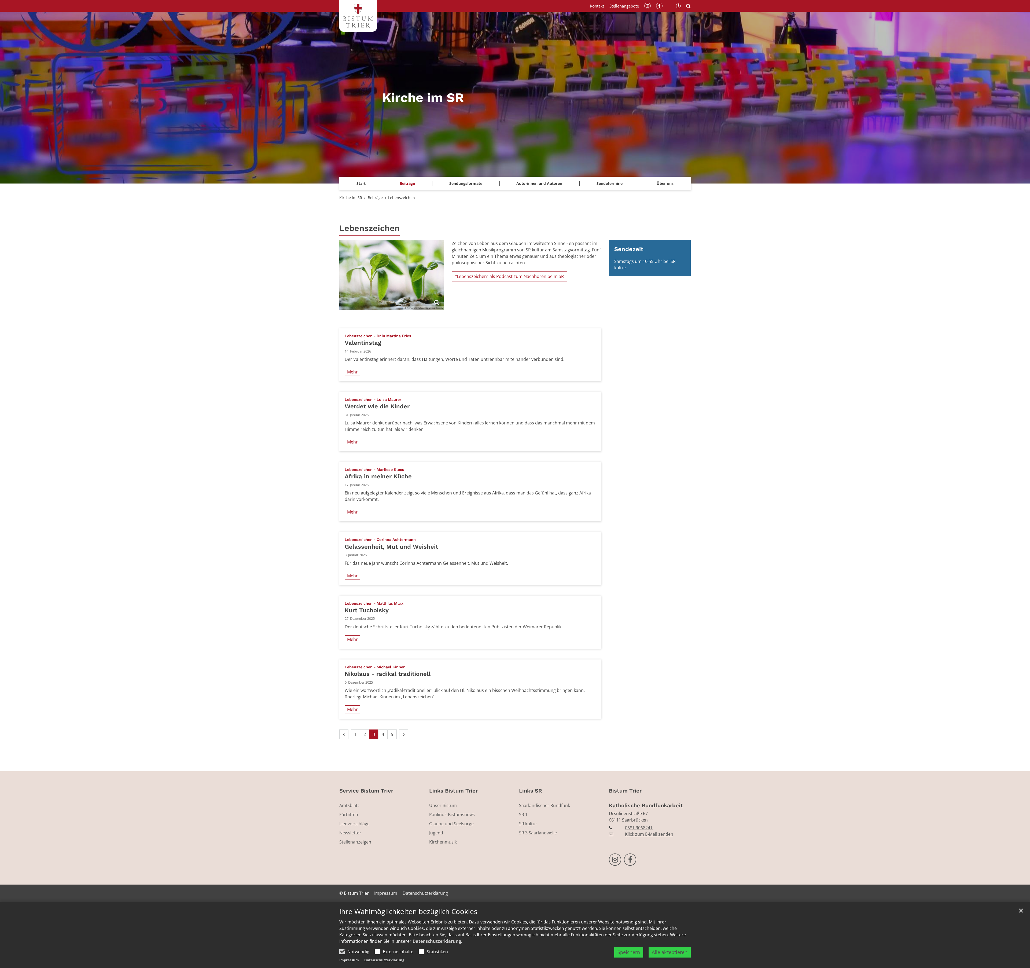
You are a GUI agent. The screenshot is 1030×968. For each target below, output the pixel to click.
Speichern (628, 952)
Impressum (349, 960)
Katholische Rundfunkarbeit (646, 805)
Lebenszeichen (401, 197)
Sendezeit (628, 249)
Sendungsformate (465, 183)
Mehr (352, 372)
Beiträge (375, 197)
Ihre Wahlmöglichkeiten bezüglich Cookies (408, 911)
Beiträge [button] (407, 183)
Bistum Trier (625, 790)
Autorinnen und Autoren (539, 183)
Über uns (665, 183)
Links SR (530, 790)
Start (361, 183)
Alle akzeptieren (669, 952)
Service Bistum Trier (366, 790)
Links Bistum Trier (453, 790)
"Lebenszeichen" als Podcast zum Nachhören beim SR (509, 276)
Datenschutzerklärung (437, 941)
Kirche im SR (350, 197)
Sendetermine (610, 183)
